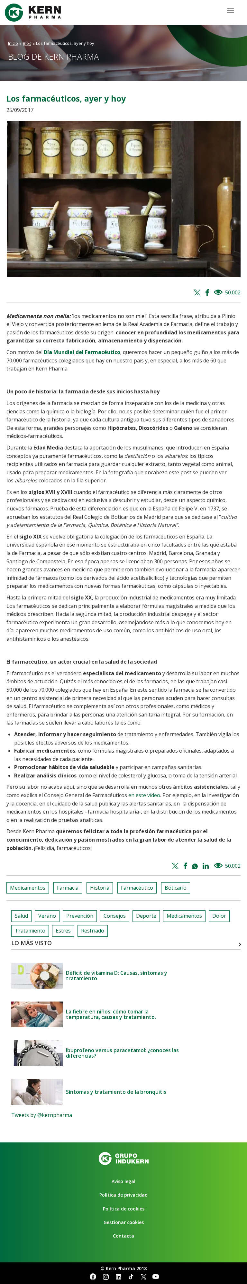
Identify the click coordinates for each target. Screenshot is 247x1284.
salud (21, 915)
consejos (115, 915)
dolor (219, 915)
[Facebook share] (208, 293)
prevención (79, 915)
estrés (63, 930)
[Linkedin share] (206, 866)
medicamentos (27, 887)
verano (47, 915)
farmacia (67, 887)
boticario (176, 887)
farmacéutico (137, 887)
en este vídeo (144, 795)
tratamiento (30, 930)
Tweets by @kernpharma (41, 1115)
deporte (146, 915)
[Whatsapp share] (195, 866)
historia (99, 887)
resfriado (92, 930)
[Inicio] (35, 13)
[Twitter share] (198, 293)
